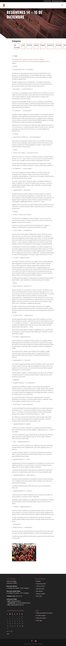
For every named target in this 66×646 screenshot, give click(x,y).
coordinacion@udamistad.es (23, 603)
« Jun (8, 633)
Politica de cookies (41, 618)
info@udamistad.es (16, 601)
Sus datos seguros (41, 615)
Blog (23, 45)
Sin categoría (41, 59)
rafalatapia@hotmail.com (17, 605)
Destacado (58, 45)
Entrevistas (50, 45)
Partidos (29, 45)
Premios (43, 45)
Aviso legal (39, 620)
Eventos (36, 45)
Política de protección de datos (44, 613)
